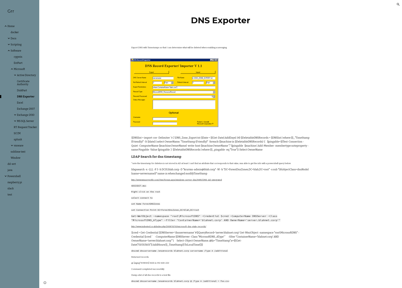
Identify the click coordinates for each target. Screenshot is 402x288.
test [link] (10, 194)
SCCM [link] (17, 133)
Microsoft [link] (19, 69)
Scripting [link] (16, 44)
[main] (220, 20)
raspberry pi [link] (15, 182)
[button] (398, 4)
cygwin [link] (18, 56)
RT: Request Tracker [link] (25, 127)
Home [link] (11, 26)
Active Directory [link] (26, 75)
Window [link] (15, 157)
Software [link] (16, 50)
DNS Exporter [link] (26, 96)
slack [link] (11, 188)
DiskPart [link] (22, 90)
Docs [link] (13, 38)
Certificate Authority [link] (23, 83)
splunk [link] (18, 139)
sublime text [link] (18, 151)
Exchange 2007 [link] (26, 108)
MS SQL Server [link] (25, 121)
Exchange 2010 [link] (25, 114)
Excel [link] (20, 102)
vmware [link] (18, 145)
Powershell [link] (14, 176)
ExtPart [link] (18, 62)
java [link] (10, 170)
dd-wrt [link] (12, 163)
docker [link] (15, 32)
